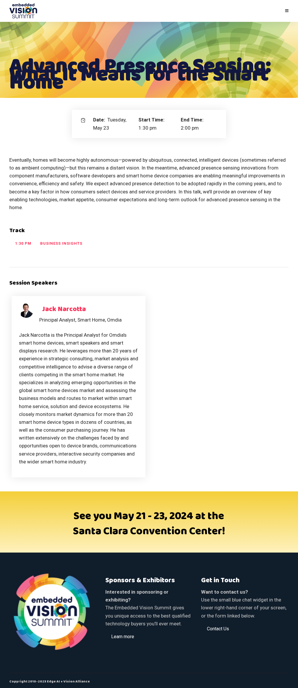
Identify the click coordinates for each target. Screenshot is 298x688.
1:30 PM (23, 243)
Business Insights (61, 243)
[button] (122, 636)
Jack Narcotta (64, 309)
